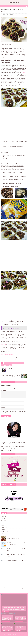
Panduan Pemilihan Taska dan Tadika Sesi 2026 (7, 628)
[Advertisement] (14, 122)
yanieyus (11, 14)
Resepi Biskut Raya (6, 365)
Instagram (3, 344)
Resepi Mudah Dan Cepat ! (7, 354)
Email (2, 403)
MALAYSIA (3, 516)
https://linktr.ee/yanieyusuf (11, 450)
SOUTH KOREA (4, 531)
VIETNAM (3, 533)
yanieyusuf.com (14, 359)
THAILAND (3, 518)
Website (3, 407)
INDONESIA (3, 523)
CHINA (2, 525)
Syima (24, 72)
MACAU (3, 529)
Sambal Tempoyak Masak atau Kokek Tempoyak (19, 628)
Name (2, 400)
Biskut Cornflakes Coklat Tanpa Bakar (14, 362)
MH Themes (21, 634)
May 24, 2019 (5, 14)
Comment (3, 390)
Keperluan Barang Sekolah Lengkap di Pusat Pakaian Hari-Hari (20, 618)
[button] (26, 6)
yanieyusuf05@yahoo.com (14, 448)
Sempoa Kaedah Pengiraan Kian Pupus (15, 560)
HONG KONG (4, 527)
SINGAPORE (3, 520)
